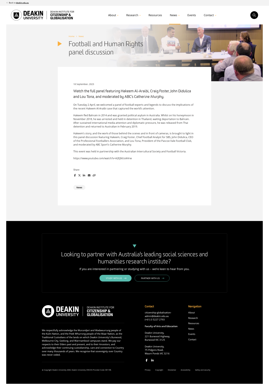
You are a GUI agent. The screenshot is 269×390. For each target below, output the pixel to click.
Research (132, 15)
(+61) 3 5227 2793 (155, 319)
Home (71, 36)
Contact (209, 15)
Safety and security (202, 370)
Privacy (148, 370)
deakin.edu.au (22, 2)
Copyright (159, 370)
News (173, 15)
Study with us (114, 278)
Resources (155, 15)
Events (191, 15)
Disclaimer (172, 370)
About (112, 15)
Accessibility (185, 370)
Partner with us (150, 278)
